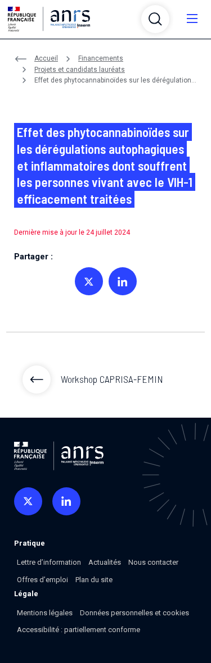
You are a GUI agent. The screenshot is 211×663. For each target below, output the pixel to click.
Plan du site (94, 579)
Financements (100, 58)
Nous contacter (153, 562)
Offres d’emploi (42, 579)
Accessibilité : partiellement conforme (78, 629)
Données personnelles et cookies (134, 613)
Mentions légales (45, 613)
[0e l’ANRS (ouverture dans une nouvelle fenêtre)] (28, 501)
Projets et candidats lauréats (79, 70)
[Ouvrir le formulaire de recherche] (155, 19)
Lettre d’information (49, 562)
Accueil (46, 58)
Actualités (104, 562)
